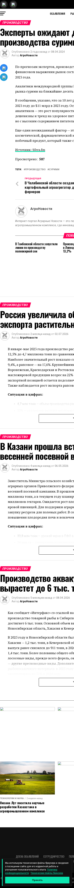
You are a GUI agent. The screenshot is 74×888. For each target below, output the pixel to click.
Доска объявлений (27, 856)
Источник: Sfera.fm (30, 150)
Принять (37, 880)
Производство (35, 169)
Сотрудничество (53, 856)
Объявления (57, 13)
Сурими (54, 169)
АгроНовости (29, 55)
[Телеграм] (4, 77)
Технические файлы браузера (47, 873)
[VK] (4, 68)
